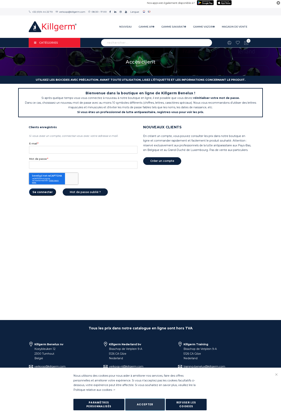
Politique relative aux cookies (92, 390)
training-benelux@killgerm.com (204, 366)
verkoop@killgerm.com (72, 11)
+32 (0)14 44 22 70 (42, 11)
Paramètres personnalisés (98, 404)
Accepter (145, 404)
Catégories (48, 42)
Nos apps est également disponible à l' (171, 2)
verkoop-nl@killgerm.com (126, 366)
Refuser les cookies (186, 404)
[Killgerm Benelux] (52, 26)
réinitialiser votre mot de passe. (216, 98)
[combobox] (156, 42)
